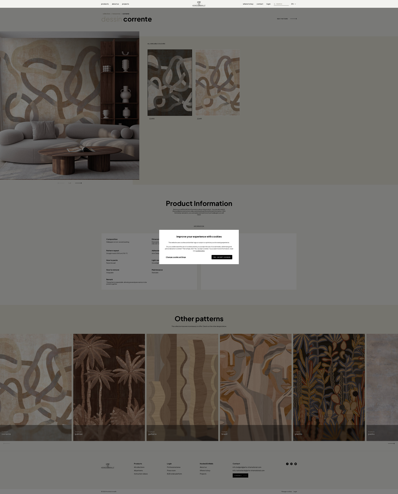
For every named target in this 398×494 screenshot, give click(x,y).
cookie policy (200, 251)
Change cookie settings (176, 257)
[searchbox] (282, 4)
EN (292, 4)
